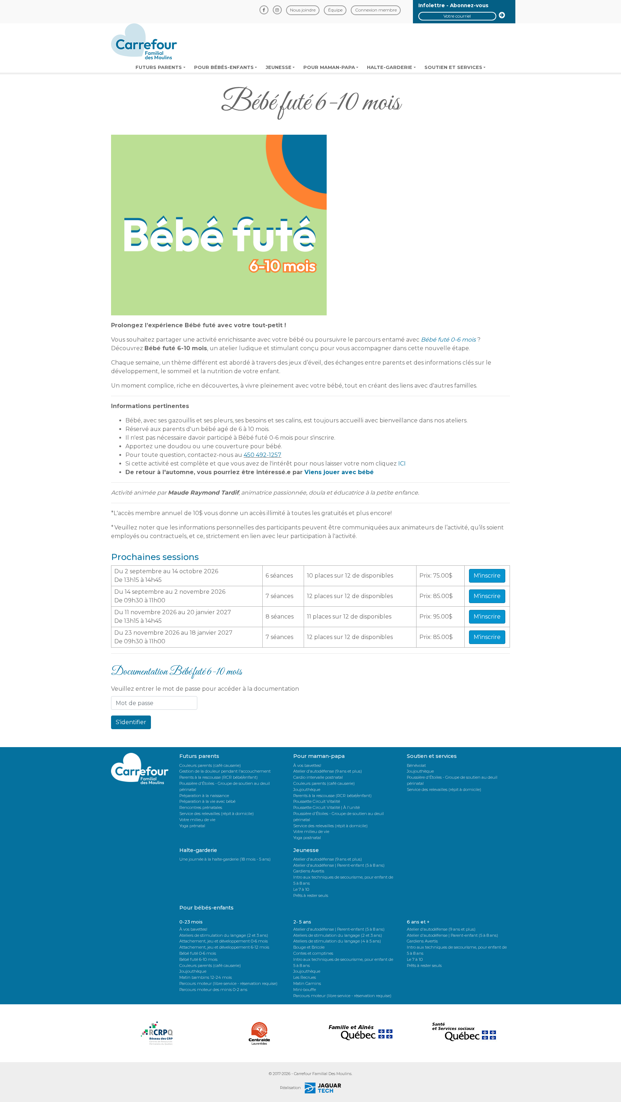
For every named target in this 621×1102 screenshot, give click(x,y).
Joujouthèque (306, 789)
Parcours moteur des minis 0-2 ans (213, 989)
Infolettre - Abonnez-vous (453, 5)
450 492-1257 (262, 455)
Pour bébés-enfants (224, 67)
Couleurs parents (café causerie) (210, 765)
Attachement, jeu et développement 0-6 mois (223, 941)
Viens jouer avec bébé (339, 472)
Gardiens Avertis (308, 871)
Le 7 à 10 (301, 889)
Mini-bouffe (304, 989)
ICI (402, 463)
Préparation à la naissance (204, 795)
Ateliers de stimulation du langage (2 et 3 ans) (223, 935)
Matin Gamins (307, 983)
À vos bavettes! (307, 765)
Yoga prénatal (192, 825)
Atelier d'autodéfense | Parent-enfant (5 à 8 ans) (339, 865)
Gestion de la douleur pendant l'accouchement (225, 771)
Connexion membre (376, 10)
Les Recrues (304, 977)
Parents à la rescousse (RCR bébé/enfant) (218, 777)
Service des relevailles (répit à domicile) (216, 813)
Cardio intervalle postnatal (318, 777)
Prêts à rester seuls (310, 895)
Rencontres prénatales (200, 807)
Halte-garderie (389, 67)
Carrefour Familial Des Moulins (322, 1073)
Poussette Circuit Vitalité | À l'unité (326, 807)
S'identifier (131, 722)
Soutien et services (453, 67)
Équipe (335, 10)
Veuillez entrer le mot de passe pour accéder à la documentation (205, 688)
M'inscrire (487, 575)
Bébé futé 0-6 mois (197, 953)
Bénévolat (416, 765)
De (118, 580)
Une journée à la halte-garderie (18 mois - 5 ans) (225, 859)
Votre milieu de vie (197, 819)
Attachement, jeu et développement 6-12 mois (224, 947)
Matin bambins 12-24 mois (205, 977)
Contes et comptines (313, 953)
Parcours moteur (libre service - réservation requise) (228, 983)
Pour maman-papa (329, 67)
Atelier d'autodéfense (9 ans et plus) (327, 771)
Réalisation (291, 1087)
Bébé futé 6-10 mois (198, 959)
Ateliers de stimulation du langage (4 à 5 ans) (337, 941)
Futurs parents (158, 67)
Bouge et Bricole (309, 947)
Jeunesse (278, 67)
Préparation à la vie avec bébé (207, 801)
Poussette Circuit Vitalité (316, 801)
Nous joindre (303, 10)
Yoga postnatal (307, 837)
